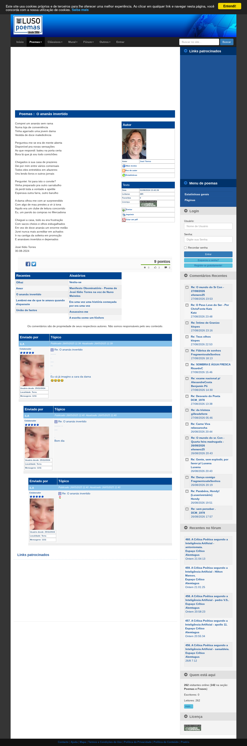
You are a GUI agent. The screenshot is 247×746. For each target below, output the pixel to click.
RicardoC (197, 368)
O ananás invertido (28, 294)
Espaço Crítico (195, 550)
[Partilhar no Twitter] (33, 264)
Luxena (196, 467)
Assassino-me (78, 311)
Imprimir (130, 214)
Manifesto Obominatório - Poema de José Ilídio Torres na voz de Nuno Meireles (93, 292)
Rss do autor (131, 170)
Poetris (185, 742)
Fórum (87, 41)
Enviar (129, 209)
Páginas (190, 200)
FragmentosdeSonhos (205, 354)
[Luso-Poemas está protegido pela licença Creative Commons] (192, 727)
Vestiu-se (75, 282)
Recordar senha (198, 247)
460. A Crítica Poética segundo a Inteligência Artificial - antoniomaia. (206, 543)
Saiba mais (80, 9)
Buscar (226, 41)
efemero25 (198, 294)
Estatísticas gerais (197, 194)
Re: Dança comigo (203, 477)
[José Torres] (148, 144)
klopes (195, 326)
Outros (104, 41)
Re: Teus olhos (201, 336)
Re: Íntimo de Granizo (205, 322)
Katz (194, 312)
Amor (19, 288)
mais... (188, 706)
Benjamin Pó (199, 386)
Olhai (19, 282)
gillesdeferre (199, 413)
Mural (72, 41)
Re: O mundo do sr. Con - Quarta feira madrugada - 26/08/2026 (207, 441)
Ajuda (74, 742)
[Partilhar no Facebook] (28, 264)
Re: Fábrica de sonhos (206, 350)
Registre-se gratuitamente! (208, 265)
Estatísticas (131, 175)
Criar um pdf (132, 219)
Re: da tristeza (200, 410)
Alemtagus (192, 554)
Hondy (195, 498)
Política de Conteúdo (166, 742)
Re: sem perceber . (203, 508)
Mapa (83, 742)
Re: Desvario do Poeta (205, 396)
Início (20, 41)
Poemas (35, 41)
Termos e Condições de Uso (105, 742)
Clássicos (54, 41)
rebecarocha (199, 427)
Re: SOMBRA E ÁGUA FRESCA (211, 364)
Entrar (120, 41)
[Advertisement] (47, 78)
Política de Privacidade (137, 742)
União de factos (26, 310)
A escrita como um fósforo (86, 317)
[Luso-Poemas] (39, 25)
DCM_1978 (198, 399)
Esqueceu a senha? (208, 260)
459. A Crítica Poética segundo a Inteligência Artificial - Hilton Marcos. (206, 571)
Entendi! (229, 6)
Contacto (63, 742)
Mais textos (131, 166)
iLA (22, 343)
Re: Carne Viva (200, 423)
